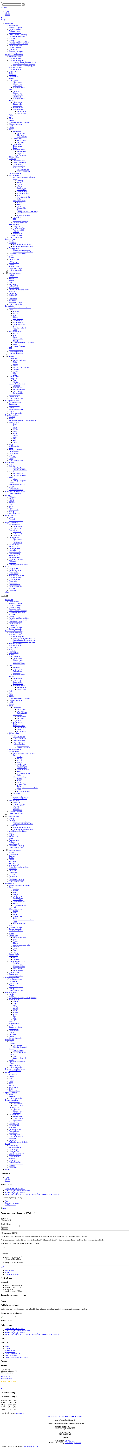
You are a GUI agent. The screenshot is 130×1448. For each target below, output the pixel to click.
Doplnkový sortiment (11, 1203)
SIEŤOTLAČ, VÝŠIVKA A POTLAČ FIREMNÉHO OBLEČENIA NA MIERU (32, 1334)
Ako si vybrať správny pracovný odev (17, 1357)
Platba (7, 1346)
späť (2, 1267)
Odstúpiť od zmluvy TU (13, 1353)
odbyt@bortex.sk (6, 1378)
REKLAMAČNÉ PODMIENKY (16, 1332)
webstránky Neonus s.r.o (30, 1446)
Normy (7, 1272)
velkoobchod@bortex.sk (73, 1443)
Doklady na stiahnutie (12, 1274)
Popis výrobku (9, 1270)
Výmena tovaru (10, 1352)
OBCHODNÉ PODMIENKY (15, 1329)
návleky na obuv (10, 1205)
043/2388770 (19, 1413)
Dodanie (7, 1348)
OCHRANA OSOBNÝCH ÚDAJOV (17, 1330)
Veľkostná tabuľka (11, 1355)
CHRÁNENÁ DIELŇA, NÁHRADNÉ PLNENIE (65, 1416)
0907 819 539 (5, 1376)
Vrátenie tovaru (10, 1350)
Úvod (7, 1201)
